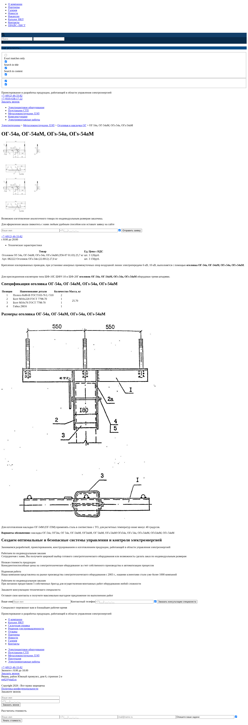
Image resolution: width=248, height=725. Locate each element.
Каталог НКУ (16, 19)
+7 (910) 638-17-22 (11, 98)
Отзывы (12, 631)
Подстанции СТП (18, 110)
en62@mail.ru (9, 679)
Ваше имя (7, 601)
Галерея (12, 10)
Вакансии (13, 16)
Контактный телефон (83, 601)
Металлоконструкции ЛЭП (23, 113)
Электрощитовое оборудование (26, 107)
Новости (13, 13)
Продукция (14, 658)
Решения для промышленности (26, 628)
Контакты (13, 22)
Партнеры (14, 7)
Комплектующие (17, 116)
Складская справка (19, 625)
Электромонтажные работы (24, 119)
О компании (15, 4)
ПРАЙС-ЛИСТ (16, 25)
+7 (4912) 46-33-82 (11, 95)
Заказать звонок (10, 101)
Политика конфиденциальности (19, 688)
